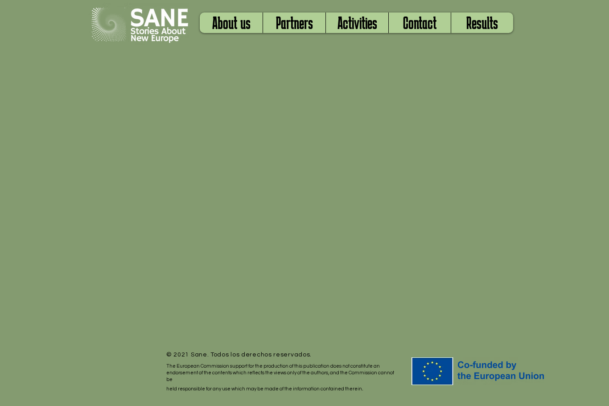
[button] (294, 22)
